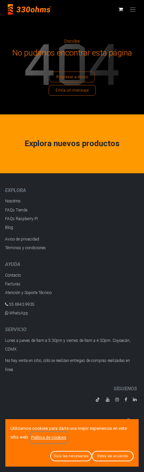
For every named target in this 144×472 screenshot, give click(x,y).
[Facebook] (125, 399)
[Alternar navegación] (133, 9)
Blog (9, 227)
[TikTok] (97, 399)
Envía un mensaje (72, 90)
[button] (71, 456)
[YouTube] (107, 399)
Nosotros (13, 201)
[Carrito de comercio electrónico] (121, 9)
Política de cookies (48, 437)
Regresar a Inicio (72, 77)
